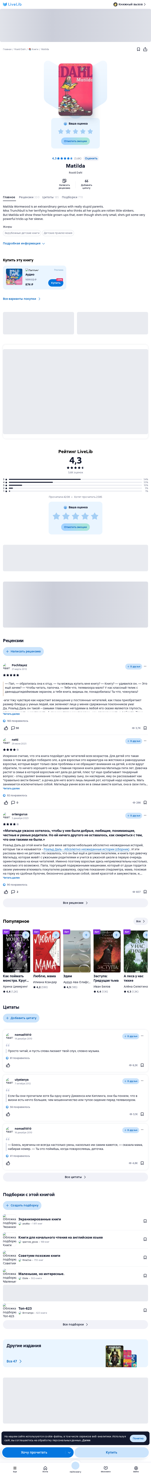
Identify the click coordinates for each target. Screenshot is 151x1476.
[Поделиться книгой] (145, 49)
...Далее (86, 1440)
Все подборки (73, 1324)
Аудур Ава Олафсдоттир (81, 982)
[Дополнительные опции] (69, 1452)
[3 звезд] (75, 132)
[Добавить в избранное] (138, 49)
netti (15, 740)
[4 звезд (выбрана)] (68, 158)
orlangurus (19, 814)
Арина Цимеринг (15, 986)
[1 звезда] (61, 132)
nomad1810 (23, 1035)
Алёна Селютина (136, 986)
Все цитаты (73, 1177)
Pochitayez (19, 665)
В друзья (135, 666)
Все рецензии (73, 903)
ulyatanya (22, 1080)
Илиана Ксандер (45, 982)
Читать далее (11, 714)
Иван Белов (102, 986)
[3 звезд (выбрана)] (65, 158)
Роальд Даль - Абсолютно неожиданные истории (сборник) (86, 849)
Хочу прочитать (34, 1452)
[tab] (9, 198)
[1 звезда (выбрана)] (58, 158)
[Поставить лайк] (6, 728)
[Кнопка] (25, 935)
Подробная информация (22, 243)
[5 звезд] (90, 132)
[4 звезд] (83, 132)
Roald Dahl (75, 172)
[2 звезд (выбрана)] (61, 158)
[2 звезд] (68, 132)
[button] (75, 89)
